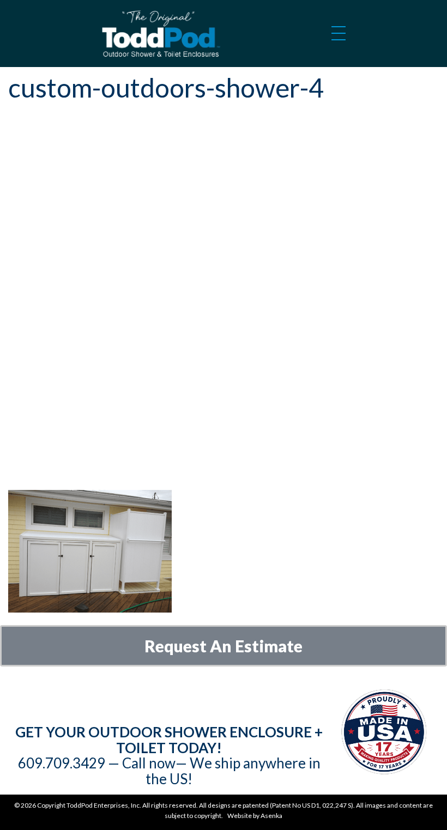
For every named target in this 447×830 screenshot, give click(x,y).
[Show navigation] (338, 37)
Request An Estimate (223, 646)
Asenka (271, 815)
